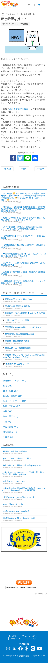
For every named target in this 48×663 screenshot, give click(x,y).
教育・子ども (11, 406)
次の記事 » (41, 169)
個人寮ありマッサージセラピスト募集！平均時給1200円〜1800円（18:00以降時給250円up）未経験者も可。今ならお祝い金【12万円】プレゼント (23, 196)
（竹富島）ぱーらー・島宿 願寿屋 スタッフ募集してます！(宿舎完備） (23, 282)
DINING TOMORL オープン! (18, 364)
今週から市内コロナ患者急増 (16, 511)
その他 (8, 437)
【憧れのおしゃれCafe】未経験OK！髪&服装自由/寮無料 (23, 246)
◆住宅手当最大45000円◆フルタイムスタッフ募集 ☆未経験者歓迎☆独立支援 (23, 255)
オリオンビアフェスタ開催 (17, 320)
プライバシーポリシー (30, 636)
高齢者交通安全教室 (18, 109)
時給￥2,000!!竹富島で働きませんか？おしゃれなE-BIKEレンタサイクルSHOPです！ (23, 219)
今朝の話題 (10, 426)
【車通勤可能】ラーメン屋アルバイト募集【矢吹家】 (23, 237)
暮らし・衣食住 (12, 396)
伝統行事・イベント (14, 381)
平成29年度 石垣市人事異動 (17, 306)
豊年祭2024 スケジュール (15, 481)
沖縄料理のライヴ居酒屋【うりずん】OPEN (25, 313)
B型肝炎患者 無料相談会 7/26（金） (20, 497)
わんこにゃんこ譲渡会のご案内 (17, 458)
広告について (16, 638)
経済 (7, 386)
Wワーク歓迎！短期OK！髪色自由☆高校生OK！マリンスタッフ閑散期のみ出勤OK (21, 228)
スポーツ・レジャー (14, 401)
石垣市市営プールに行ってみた (19, 299)
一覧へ (24, 169)
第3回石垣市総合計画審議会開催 (19, 334)
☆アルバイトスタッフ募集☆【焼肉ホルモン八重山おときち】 (23, 264)
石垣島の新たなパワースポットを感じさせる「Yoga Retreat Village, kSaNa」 (23, 356)
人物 (7, 421)
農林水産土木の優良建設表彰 (18, 348)
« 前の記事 (6, 169)
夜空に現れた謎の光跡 (13, 504)
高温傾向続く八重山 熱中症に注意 (19, 518)
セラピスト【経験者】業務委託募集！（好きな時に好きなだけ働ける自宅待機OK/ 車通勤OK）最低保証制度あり (23, 209)
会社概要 (12, 636)
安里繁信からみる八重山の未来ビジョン (23, 327)
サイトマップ (32, 638)
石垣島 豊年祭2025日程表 (17, 341)
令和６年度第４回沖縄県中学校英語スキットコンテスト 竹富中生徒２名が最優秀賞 (23, 489)
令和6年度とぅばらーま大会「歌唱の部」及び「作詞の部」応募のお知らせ (22, 473)
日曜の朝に (10, 432)
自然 (7, 411)
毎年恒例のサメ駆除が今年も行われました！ (23, 465)
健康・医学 (10, 416)
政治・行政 (10, 391)
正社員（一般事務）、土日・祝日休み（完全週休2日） (23, 273)
